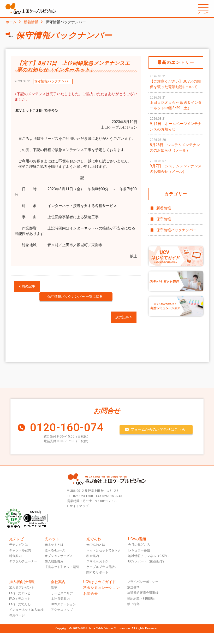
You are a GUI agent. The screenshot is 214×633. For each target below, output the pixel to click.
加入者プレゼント (21, 587)
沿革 (54, 587)
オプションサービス (59, 556)
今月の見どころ (139, 544)
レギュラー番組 (139, 550)
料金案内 (15, 556)
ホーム (10, 22)
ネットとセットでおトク (103, 550)
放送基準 (133, 587)
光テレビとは (18, 544)
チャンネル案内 (20, 550)
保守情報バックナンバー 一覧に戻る (75, 296)
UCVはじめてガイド (99, 582)
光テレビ (16, 539)
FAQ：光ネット (20, 599)
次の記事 (122, 317)
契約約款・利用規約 (141, 598)
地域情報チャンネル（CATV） (149, 556)
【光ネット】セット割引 (62, 567)
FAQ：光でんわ (20, 604)
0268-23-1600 (83, 496)
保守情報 (163, 219)
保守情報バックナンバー (176, 230)
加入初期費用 (54, 561)
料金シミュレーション (101, 587)
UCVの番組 (137, 539)
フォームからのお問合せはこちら (157, 429)
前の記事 (28, 286)
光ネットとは (54, 544)
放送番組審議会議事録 (142, 593)
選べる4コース (55, 550)
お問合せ (90, 593)
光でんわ (93, 539)
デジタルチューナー (23, 561)
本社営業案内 (60, 599)
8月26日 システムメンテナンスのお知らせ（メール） (175, 145)
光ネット (52, 539)
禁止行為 (133, 604)
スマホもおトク (97, 561)
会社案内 (58, 582)
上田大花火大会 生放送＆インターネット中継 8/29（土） (176, 103)
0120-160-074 (67, 427)
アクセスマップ (62, 610)
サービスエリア (62, 593)
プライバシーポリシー (142, 582)
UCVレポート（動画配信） (147, 561)
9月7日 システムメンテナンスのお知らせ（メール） (175, 166)
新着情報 (31, 22)
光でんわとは (95, 544)
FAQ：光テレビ (20, 593)
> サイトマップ (77, 506)
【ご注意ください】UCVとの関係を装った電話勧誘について (175, 81)
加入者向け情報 (22, 582)
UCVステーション (63, 604)
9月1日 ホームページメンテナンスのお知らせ (175, 124)
